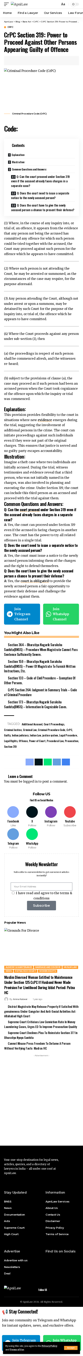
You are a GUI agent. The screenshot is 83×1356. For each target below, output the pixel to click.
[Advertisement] (41, 1100)
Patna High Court (25, 971)
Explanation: (18, 155)
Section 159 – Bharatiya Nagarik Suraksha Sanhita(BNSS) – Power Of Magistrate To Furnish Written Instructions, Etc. (40, 666)
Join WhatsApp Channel (61, 614)
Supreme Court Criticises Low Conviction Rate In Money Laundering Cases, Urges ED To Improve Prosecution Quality (40, 1024)
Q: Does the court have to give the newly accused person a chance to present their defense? (42, 207)
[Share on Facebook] (13, 60)
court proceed (30, 509)
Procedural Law (55, 741)
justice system (50, 735)
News (9, 971)
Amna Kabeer (20, 999)
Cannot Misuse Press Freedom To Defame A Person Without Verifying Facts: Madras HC (37, 1045)
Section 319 (10, 746)
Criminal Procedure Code (51, 730)
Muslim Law (70, 967)
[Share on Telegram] (31, 60)
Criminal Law (30, 730)
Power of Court (37, 741)
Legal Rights (10, 741)
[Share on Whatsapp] (25, 60)
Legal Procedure (68, 735)
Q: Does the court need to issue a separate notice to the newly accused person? (40, 195)
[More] (44, 60)
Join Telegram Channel (22, 614)
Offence (23, 741)
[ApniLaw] (19, 4)
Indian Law (35, 735)
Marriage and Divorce (47, 967)
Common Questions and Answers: (29, 169)
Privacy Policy (49, 1346)
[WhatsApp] (32, 838)
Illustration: (18, 162)
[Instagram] (51, 816)
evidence (45, 420)
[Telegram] (13, 838)
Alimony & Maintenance (19, 967)
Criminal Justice (13, 730)
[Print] (38, 60)
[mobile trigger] (7, 4)
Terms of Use (17, 1349)
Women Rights (47, 971)
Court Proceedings (54, 724)
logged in (30, 781)
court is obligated (35, 581)
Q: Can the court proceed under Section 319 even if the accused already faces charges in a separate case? (40, 181)
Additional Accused (32, 724)
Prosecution (71, 741)
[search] (56, 4)
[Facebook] (13, 816)
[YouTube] (58, 1260)
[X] (32, 816)
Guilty (7, 735)
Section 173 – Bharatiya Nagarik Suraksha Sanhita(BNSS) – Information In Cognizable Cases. (35, 704)
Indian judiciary (20, 735)
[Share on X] (19, 60)
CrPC (10, 27)
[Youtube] (70, 816)
